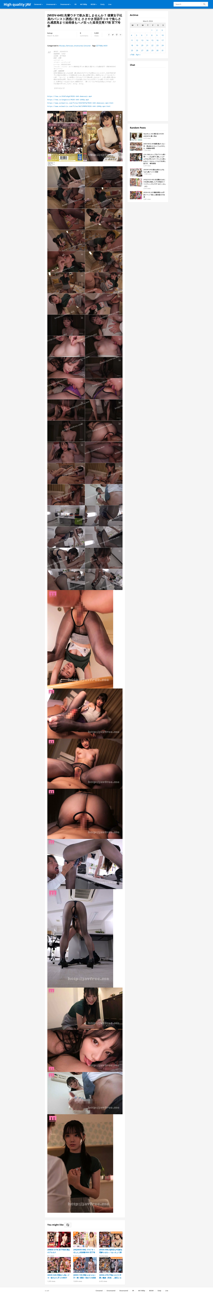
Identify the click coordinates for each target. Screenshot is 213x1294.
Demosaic (69, 46)
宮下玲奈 (99, 46)
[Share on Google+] (120, 34)
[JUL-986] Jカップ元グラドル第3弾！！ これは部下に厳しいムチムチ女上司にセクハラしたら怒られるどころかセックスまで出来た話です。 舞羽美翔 (154, 159)
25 (132, 50)
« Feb (132, 54)
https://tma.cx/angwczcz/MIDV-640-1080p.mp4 (68, 100)
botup (50, 33)
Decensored (64, 4)
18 (132, 45)
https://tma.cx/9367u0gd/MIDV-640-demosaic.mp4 (69, 96)
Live (109, 4)
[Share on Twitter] (113, 34)
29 (152, 50)
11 (132, 40)
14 (147, 40)
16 (157, 40)
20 (142, 45)
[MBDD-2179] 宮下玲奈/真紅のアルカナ (58, 1250)
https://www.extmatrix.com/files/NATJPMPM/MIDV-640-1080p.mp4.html (78, 106)
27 (142, 50)
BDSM (93, 4)
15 (152, 40)
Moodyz (62, 46)
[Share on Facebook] (109, 34)
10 (163, 35)
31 (163, 50)
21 (147, 45)
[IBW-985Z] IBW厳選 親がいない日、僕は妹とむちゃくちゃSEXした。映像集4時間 (154, 146)
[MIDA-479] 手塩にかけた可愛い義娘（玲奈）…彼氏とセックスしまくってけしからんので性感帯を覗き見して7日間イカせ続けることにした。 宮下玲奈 (110, 1276)
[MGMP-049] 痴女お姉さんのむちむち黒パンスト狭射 (153, 171)
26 (137, 50)
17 (163, 40)
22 (152, 45)
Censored (37, 4)
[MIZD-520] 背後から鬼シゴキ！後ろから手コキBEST (58, 1276)
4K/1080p (83, 4)
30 (157, 50)
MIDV (105, 46)
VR (75, 4)
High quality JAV (17, 4)
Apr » (138, 54)
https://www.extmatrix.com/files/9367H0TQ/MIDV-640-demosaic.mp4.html (80, 103)
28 (147, 50)
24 (163, 45)
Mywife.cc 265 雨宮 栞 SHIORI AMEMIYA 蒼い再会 (153, 135)
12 (137, 40)
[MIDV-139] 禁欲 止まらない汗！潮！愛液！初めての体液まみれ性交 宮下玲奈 (84, 1276)
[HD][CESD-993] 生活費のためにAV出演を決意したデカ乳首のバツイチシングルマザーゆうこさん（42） (154, 183)
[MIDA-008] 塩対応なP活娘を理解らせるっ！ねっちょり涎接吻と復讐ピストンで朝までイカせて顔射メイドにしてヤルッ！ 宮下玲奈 (110, 1251)
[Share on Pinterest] (116, 34)
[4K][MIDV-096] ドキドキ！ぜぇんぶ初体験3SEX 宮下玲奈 (84, 1251)
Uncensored (50, 4)
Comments (84, 34)
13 (142, 40)
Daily (102, 4)
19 (137, 45)
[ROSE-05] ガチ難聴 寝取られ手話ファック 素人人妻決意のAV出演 (154, 194)
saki (47, 1291)
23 (157, 45)
